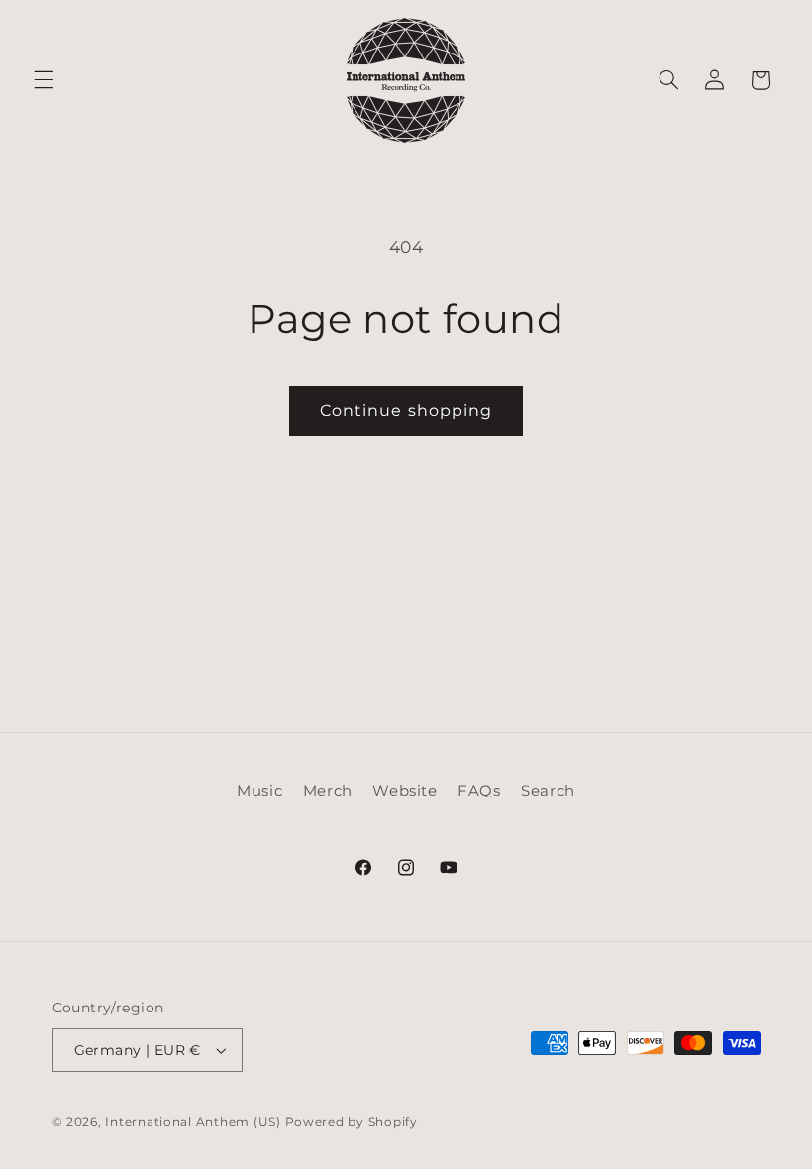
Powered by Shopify (351, 1122)
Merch (328, 790)
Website (404, 790)
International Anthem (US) (192, 1122)
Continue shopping (406, 410)
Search (548, 790)
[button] (43, 80)
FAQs (479, 790)
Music (259, 790)
